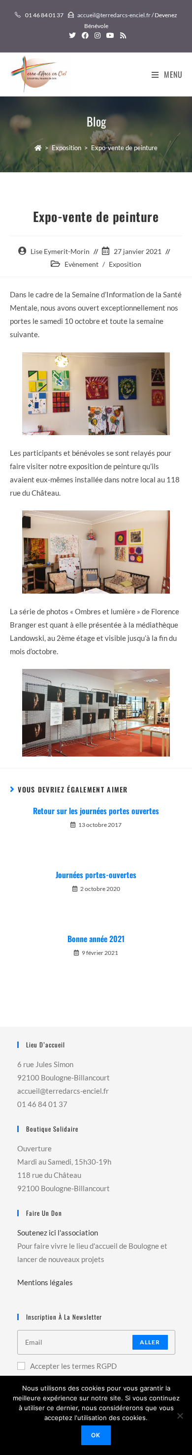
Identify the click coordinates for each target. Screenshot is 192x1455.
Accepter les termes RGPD (73, 1365)
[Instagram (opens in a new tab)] (97, 35)
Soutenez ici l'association (57, 1232)
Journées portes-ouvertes (96, 874)
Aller (150, 1342)
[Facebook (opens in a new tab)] (85, 35)
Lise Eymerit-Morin (60, 251)
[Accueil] (38, 148)
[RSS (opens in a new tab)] (121, 35)
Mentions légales (45, 1282)
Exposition (125, 264)
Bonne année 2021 (96, 938)
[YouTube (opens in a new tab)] (110, 35)
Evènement (81, 264)
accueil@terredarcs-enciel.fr (114, 15)
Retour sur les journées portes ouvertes (96, 810)
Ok (95, 1435)
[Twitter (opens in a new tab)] (72, 35)
